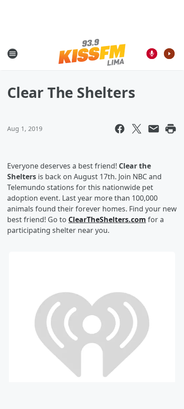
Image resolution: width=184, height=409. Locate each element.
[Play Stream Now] (169, 53)
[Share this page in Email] (153, 128)
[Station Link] (92, 53)
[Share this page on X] (136, 128)
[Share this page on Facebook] (119, 128)
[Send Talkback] (151, 53)
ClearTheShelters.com (107, 219)
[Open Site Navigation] (12, 53)
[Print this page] (170, 128)
